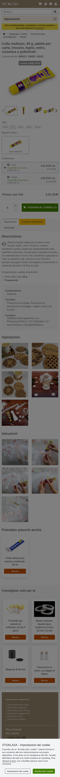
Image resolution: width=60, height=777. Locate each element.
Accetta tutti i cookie (44, 771)
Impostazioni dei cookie (18, 771)
